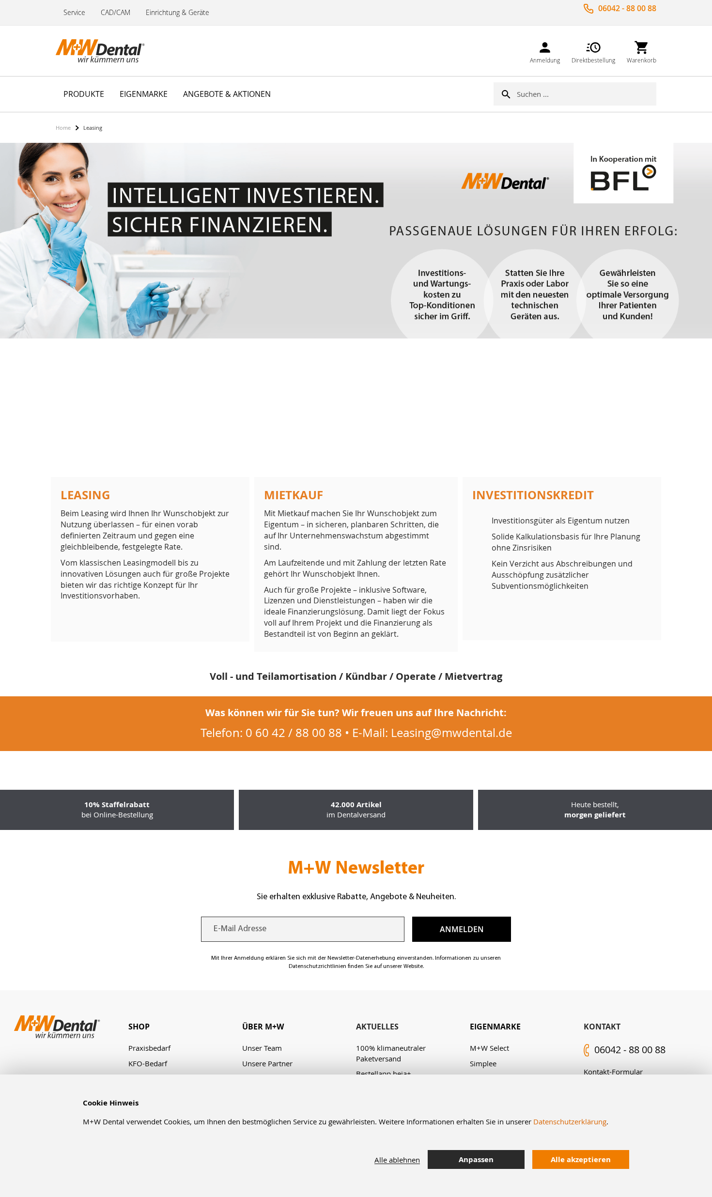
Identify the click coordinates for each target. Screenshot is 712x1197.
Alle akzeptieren (581, 1159)
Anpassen (476, 1159)
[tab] (185, 1026)
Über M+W (263, 1026)
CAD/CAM (115, 12)
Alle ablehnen (397, 1160)
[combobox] (586, 94)
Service (74, 12)
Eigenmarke (495, 1026)
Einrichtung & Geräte (177, 12)
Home (63, 127)
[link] (545, 50)
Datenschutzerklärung (569, 1121)
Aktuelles (377, 1026)
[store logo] (104, 50)
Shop (139, 1026)
